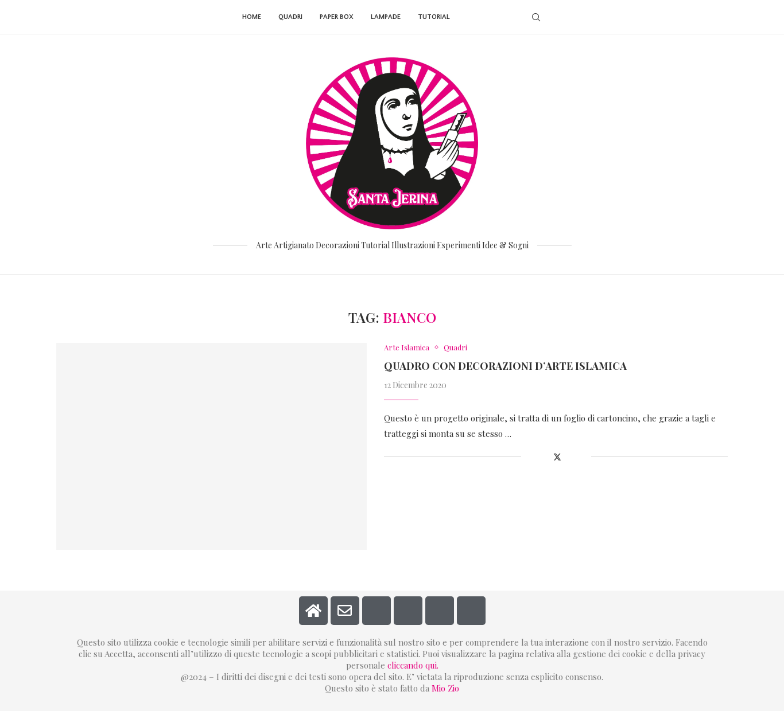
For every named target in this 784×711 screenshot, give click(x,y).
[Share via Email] (582, 456)
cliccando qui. (412, 665)
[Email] (518, 17)
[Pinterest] (494, 17)
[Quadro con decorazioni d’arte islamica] (211, 446)
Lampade (386, 17)
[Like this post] (530, 456)
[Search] (536, 17)
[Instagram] (482, 17)
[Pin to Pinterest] (570, 456)
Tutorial (434, 17)
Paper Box (337, 17)
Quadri (290, 17)
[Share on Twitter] (557, 456)
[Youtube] (506, 17)
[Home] (313, 610)
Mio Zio (445, 688)
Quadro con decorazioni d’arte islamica (505, 366)
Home (251, 17)
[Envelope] (345, 610)
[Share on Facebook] (544, 456)
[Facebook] (470, 17)
